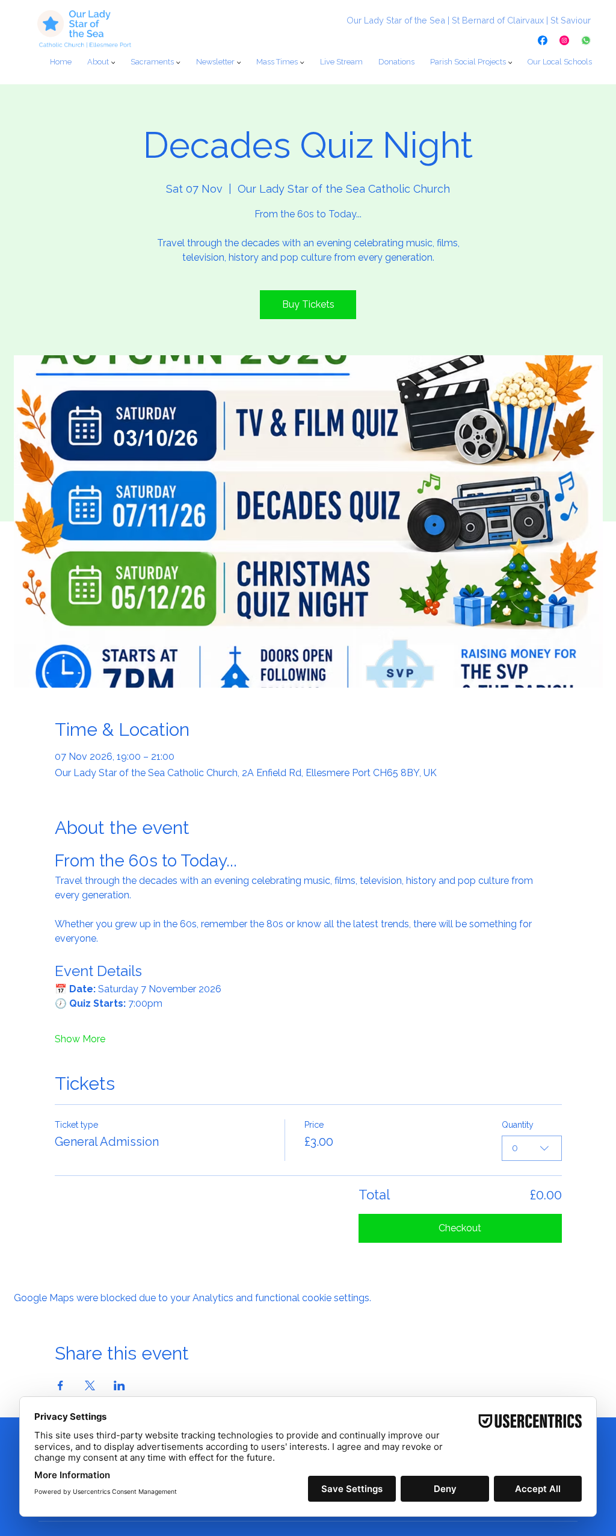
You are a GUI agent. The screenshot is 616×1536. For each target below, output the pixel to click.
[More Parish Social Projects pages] (510, 62)
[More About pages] (113, 62)
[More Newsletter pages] (239, 62)
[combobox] (532, 1148)
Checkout (460, 1228)
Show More (80, 1039)
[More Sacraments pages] (178, 62)
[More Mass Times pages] (302, 62)
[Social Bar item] (542, 40)
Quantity (518, 1125)
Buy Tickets (308, 304)
